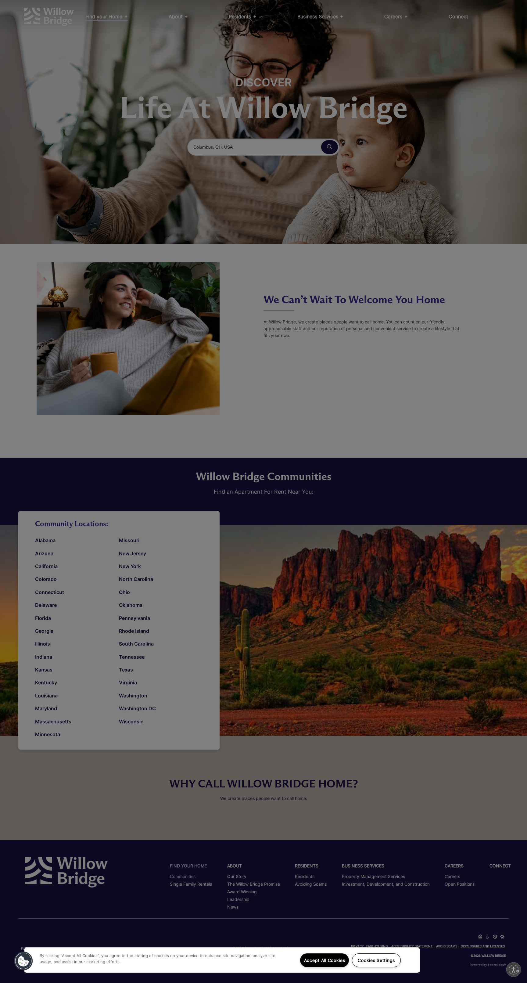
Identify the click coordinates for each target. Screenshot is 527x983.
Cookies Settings (376, 960)
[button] (23, 961)
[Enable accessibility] (513, 969)
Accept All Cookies (324, 960)
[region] (222, 960)
